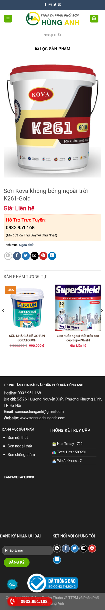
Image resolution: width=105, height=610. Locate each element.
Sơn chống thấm (21, 454)
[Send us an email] (59, 5)
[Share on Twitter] (26, 256)
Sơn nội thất (18, 437)
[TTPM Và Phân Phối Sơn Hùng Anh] (53, 18)
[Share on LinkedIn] (52, 256)
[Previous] (3, 320)
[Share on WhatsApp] (8, 256)
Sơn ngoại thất (20, 446)
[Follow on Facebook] (45, 5)
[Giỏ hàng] (94, 19)
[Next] (101, 320)
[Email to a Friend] (35, 256)
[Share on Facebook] (17, 256)
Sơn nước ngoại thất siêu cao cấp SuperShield (78, 338)
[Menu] (8, 19)
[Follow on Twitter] (54, 5)
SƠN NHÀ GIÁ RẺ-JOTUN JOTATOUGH (27, 338)
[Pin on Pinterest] (43, 256)
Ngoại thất (52, 35)
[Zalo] (12, 584)
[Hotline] (12, 601)
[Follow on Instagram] (50, 5)
